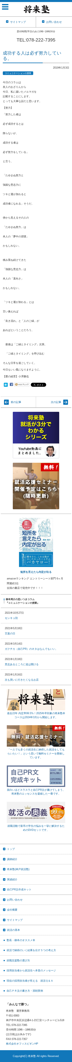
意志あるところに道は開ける (22, 664)
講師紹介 (12, 859)
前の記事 (16, 402)
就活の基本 (13, 929)
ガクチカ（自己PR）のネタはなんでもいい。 (31, 648)
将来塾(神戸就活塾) (18, 869)
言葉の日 (10, 633)
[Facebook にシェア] (11, 384)
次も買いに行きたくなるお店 (22, 679)
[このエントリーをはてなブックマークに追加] (6, 384)
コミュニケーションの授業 (18, 73)
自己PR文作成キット (19, 889)
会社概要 (12, 909)
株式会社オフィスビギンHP (22, 1043)
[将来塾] (36, 9)
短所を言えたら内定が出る (36, 571)
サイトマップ (15, 919)
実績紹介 (12, 879)
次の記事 (56, 402)
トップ (11, 848)
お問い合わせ (15, 899)
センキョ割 (11, 618)
